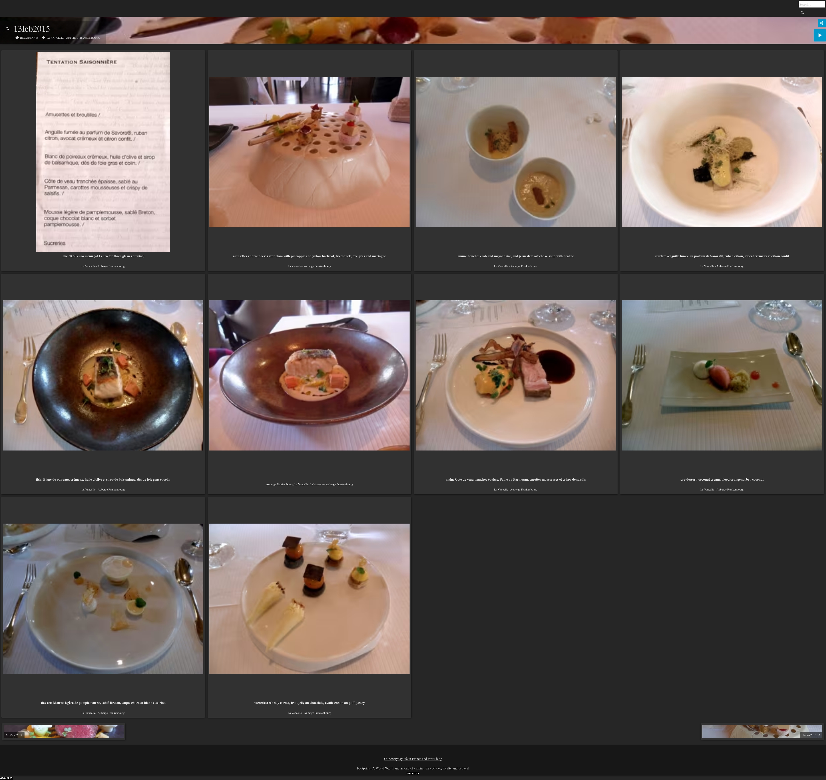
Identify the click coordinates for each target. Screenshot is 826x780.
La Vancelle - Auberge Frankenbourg (73, 37)
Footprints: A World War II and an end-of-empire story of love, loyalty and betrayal (413, 768)
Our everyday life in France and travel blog (413, 758)
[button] (8, 771)
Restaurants (29, 37)
